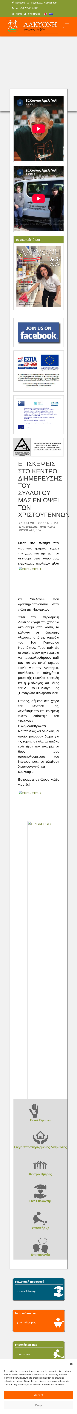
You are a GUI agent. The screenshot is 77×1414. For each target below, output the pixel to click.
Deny (38, 1405)
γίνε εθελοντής (27, 1291)
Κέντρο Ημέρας (40, 1174)
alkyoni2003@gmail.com (43, 2)
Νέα (38, 530)
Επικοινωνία (40, 1255)
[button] (71, 1364)
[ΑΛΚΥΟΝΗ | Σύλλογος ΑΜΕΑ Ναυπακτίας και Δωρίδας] (32, 26)
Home (18, 14)
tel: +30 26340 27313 (26, 8)
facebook (19, 2)
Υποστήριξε (33, 14)
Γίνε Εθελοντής (40, 1201)
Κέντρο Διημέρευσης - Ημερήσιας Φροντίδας (38, 526)
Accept (38, 1395)
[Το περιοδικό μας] (39, 276)
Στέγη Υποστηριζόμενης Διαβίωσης (40, 1147)
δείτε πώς (25, 1353)
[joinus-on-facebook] (39, 331)
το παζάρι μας (27, 1322)
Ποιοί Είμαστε (40, 1120)
